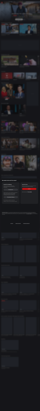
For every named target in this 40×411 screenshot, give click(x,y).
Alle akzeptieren (10, 189)
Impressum (11, 223)
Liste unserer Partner (29, 213)
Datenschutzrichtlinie (18, 223)
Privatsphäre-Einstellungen (26, 223)
